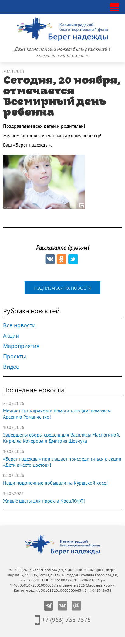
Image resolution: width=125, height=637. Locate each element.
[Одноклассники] (61, 259)
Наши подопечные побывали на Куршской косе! (55, 483)
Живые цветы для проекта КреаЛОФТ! (44, 501)
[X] (73, 259)
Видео (11, 366)
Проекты (14, 356)
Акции (11, 335)
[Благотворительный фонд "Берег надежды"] (11, 7)
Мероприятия (21, 346)
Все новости (19, 325)
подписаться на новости (62, 288)
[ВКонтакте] (50, 259)
